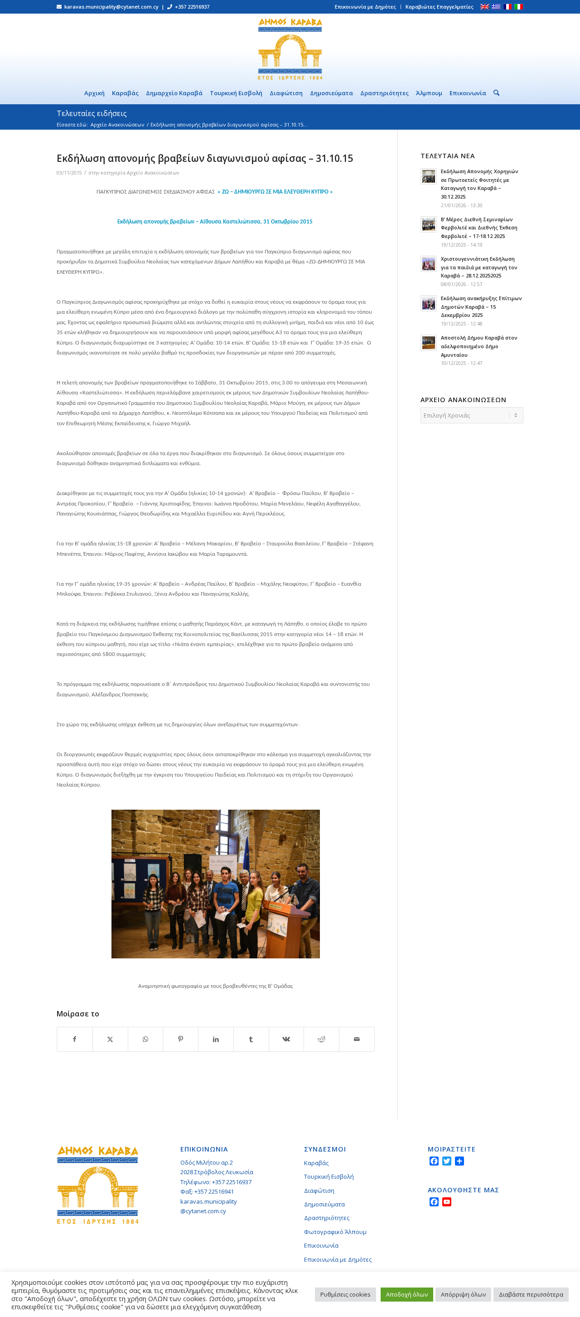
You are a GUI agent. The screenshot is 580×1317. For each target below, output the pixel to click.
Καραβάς (316, 1163)
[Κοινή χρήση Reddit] (321, 1039)
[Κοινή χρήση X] (110, 1039)
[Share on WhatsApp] (145, 1039)
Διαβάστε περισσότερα (531, 1294)
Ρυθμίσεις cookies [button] (345, 1294)
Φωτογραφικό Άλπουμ (335, 1232)
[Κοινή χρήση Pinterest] (180, 1039)
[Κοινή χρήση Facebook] (74, 1039)
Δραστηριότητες (326, 1218)
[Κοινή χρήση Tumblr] (251, 1039)
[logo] (290, 48)
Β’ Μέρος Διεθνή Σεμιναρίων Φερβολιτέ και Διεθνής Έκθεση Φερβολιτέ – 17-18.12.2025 (479, 228)
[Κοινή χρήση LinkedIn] (215, 1039)
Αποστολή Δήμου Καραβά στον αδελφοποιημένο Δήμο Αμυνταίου (479, 346)
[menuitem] (365, 7)
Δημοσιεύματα (324, 1204)
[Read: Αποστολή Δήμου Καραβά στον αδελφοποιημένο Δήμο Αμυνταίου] (428, 343)
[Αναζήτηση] (494, 93)
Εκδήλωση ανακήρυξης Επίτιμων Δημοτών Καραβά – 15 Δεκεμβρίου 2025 (481, 307)
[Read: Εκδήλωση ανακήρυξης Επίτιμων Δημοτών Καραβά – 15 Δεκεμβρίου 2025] (428, 303)
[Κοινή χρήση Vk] (286, 1039)
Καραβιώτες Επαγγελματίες (440, 6)
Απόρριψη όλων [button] (463, 1294)
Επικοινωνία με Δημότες (365, 6)
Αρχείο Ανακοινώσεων (153, 173)
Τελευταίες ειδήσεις (92, 113)
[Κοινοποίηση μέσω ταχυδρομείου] (356, 1039)
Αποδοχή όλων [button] (407, 1294)
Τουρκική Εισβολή (329, 1176)
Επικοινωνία (321, 1245)
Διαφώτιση (319, 1190)
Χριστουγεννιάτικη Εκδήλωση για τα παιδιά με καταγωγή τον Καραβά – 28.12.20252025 (479, 267)
